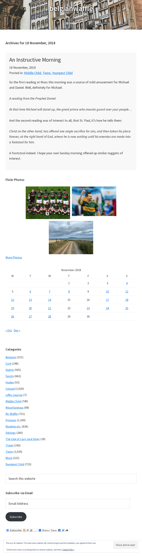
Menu (73, 23)
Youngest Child (62, 73)
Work (9, 458)
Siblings (11, 433)
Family (10, 376)
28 (49, 316)
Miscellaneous (14, 407)
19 (12, 308)
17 (107, 300)
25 (126, 308)
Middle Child (32, 73)
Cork (8, 363)
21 (49, 308)
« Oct (9, 330)
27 (30, 316)
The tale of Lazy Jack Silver (23, 439)
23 (88, 308)
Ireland (10, 388)
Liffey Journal (14, 395)
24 (107, 308)
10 (107, 291)
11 (126, 291)
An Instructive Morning (35, 59)
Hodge (10, 382)
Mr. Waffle (12, 414)
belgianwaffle (71, 8)
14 (49, 300)
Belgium (11, 357)
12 (12, 300)
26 (12, 316)
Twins (47, 73)
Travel (9, 445)
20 (30, 308)
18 (126, 300)
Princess (11, 420)
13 (30, 300)
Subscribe (16, 517)
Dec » (17, 330)
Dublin (10, 370)
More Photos (14, 257)
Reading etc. (13, 426)
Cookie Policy (68, 549)
